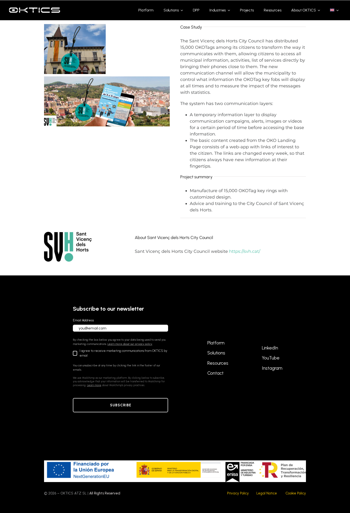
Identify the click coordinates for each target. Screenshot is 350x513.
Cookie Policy (295, 493)
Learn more (94, 385)
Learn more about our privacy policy (129, 344)
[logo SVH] (68, 225)
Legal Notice (266, 493)
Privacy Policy (238, 493)
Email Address (83, 320)
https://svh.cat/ (244, 251)
